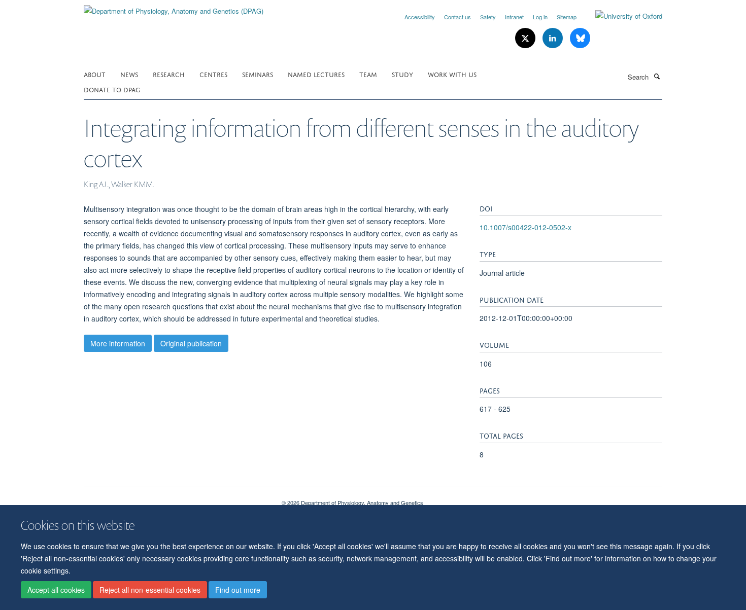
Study (402, 74)
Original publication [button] (191, 343)
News (129, 74)
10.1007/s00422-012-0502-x (525, 227)
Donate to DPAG (112, 89)
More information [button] (117, 343)
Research (169, 74)
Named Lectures (316, 74)
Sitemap (567, 17)
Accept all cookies (56, 590)
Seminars (257, 74)
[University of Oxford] (621, 16)
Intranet (514, 17)
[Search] (656, 76)
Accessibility (419, 17)
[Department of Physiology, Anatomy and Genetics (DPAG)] (173, 7)
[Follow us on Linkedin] (553, 38)
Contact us (457, 17)
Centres (213, 74)
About (95, 74)
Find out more (237, 590)
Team (368, 74)
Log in (540, 17)
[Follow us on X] (526, 38)
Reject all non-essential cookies (149, 590)
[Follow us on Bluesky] (580, 38)
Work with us (452, 74)
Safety (488, 17)
